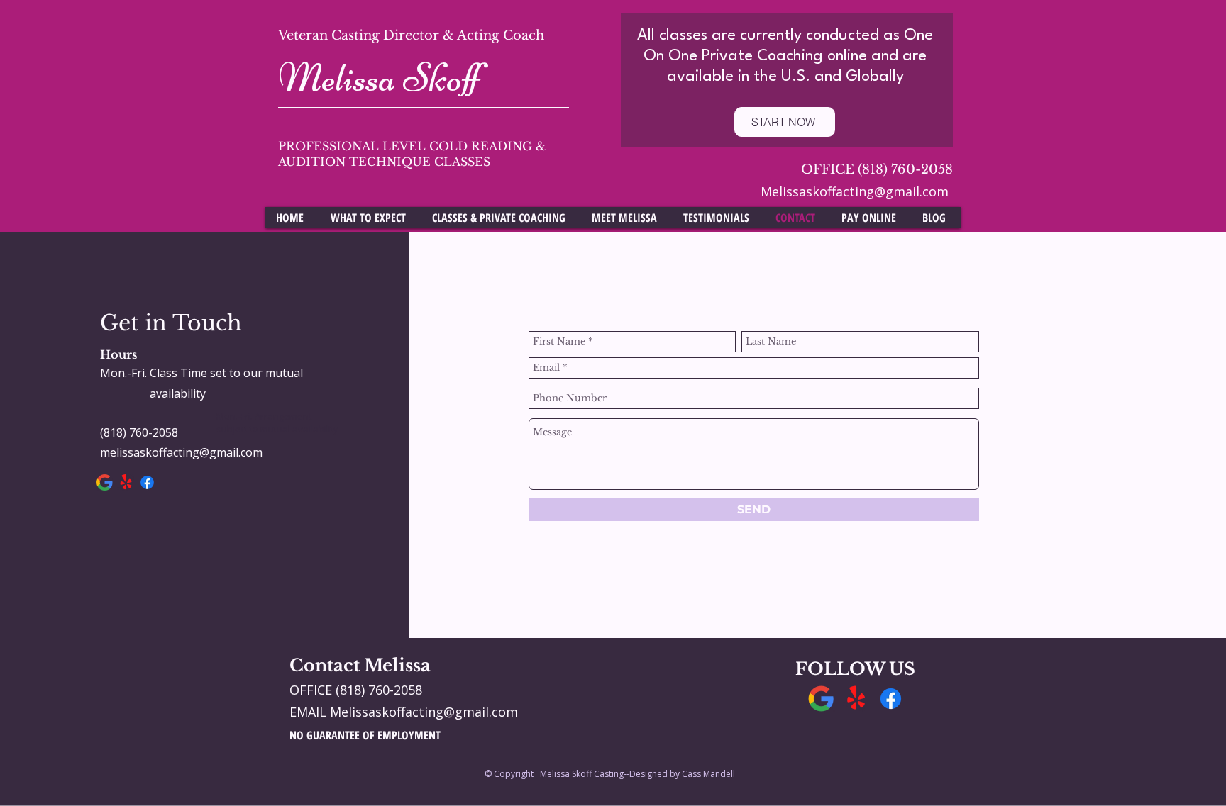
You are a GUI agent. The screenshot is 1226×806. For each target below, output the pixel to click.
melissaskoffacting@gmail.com (181, 452)
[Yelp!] (126, 482)
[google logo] (105, 482)
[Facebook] (147, 482)
